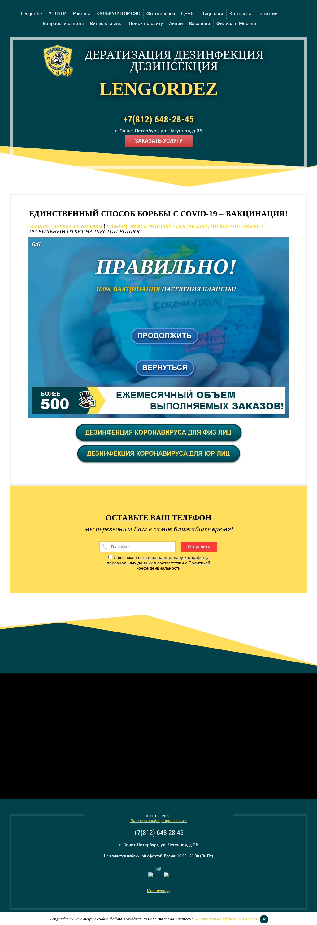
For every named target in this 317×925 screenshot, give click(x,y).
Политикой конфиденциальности (173, 565)
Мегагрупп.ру (158, 891)
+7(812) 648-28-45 (158, 119)
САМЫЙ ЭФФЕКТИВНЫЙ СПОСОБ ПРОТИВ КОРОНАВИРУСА (185, 226)
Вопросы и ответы (77, 226)
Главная (38, 226)
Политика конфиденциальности (158, 821)
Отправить (199, 547)
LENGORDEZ (158, 88)
